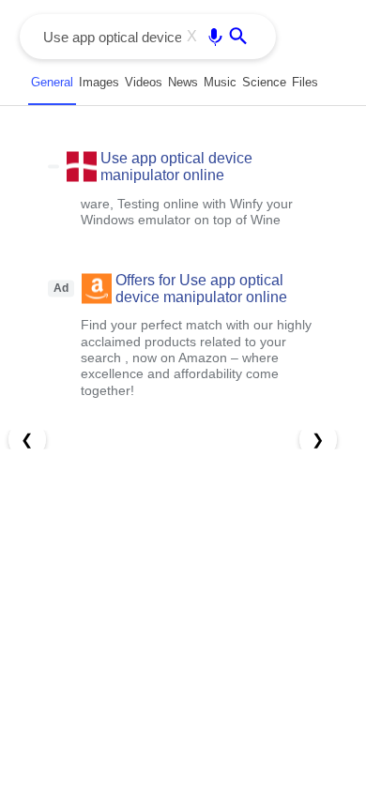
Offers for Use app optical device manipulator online (201, 287)
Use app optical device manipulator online (176, 166)
